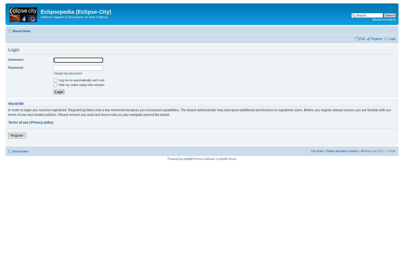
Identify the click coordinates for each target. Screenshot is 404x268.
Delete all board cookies (342, 151)
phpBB (188, 158)
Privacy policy (42, 122)
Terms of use (18, 122)
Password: (16, 67)
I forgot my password (68, 73)
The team (317, 151)
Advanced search (384, 19)
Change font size (392, 29)
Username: (16, 59)
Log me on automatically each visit (81, 80)
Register (377, 38)
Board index (22, 31)
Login (392, 38)
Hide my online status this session (81, 84)
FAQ (362, 38)
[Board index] (24, 14)
